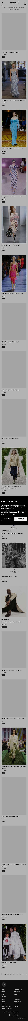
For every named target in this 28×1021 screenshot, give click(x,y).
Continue (20, 519)
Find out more (7, 519)
